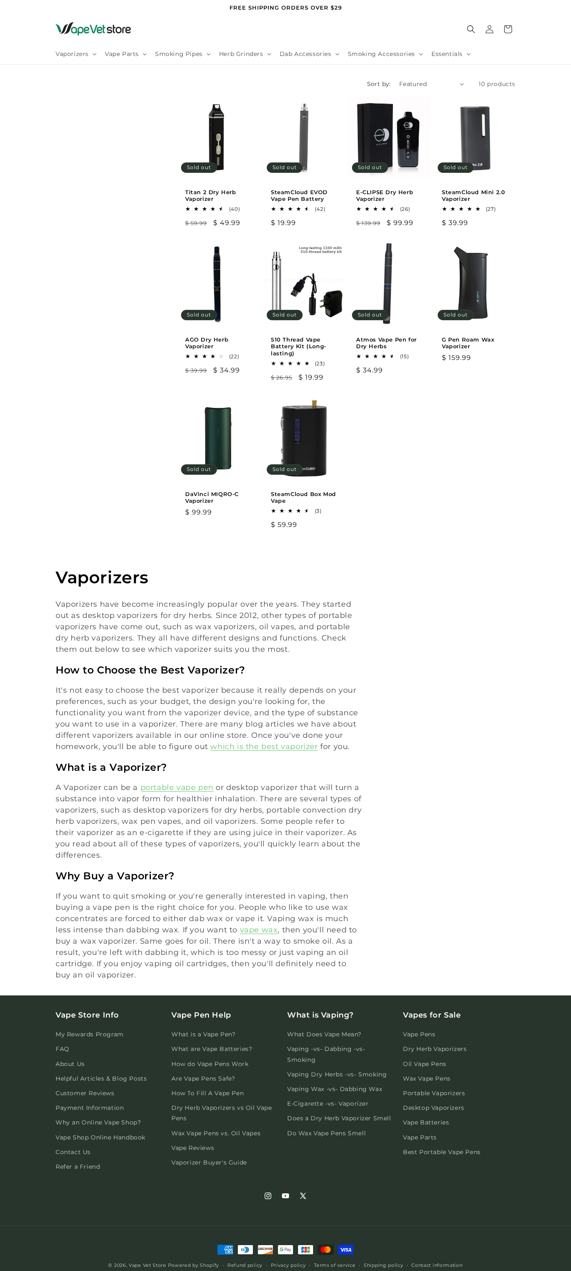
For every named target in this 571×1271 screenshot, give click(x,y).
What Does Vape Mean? (324, 1034)
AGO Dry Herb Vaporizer (206, 342)
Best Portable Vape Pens (442, 1152)
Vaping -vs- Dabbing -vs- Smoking (326, 1054)
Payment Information (90, 1108)
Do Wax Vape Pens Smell (326, 1133)
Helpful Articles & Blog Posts (101, 1078)
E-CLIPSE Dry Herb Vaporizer (384, 195)
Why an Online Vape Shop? (98, 1123)
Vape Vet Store (147, 1265)
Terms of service (334, 1265)
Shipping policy (383, 1265)
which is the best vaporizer (264, 746)
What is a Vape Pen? (203, 1034)
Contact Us (73, 1152)
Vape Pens (419, 1034)
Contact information (436, 1265)
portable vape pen (177, 787)
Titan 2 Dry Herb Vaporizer (210, 195)
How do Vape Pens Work (210, 1064)
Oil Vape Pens (424, 1064)
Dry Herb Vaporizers (434, 1049)
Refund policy (245, 1265)
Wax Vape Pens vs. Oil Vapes (215, 1133)
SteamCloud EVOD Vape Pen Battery (299, 195)
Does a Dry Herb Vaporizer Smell (339, 1118)
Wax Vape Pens (427, 1078)
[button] (75, 54)
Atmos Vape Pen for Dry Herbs (386, 342)
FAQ (62, 1049)
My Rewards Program (90, 1034)
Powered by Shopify (193, 1265)
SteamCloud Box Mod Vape (303, 497)
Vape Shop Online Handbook (100, 1137)
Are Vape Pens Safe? (203, 1078)
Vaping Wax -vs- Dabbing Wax (334, 1089)
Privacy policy (288, 1265)
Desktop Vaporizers (433, 1108)
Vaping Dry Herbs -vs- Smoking (337, 1074)
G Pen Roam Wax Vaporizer (468, 342)
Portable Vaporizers (434, 1093)
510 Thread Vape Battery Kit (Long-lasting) (298, 346)
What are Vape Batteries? (211, 1049)
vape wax (259, 929)
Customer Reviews (85, 1093)
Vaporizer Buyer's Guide (209, 1162)
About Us (70, 1064)
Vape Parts (420, 1137)
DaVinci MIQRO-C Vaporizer (212, 497)
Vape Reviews (192, 1148)
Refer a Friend (78, 1166)
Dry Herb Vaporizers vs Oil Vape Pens (221, 1113)
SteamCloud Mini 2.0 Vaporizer (473, 195)
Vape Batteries (426, 1123)
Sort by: (379, 84)
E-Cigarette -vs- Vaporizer (328, 1104)
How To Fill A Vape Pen (207, 1093)
